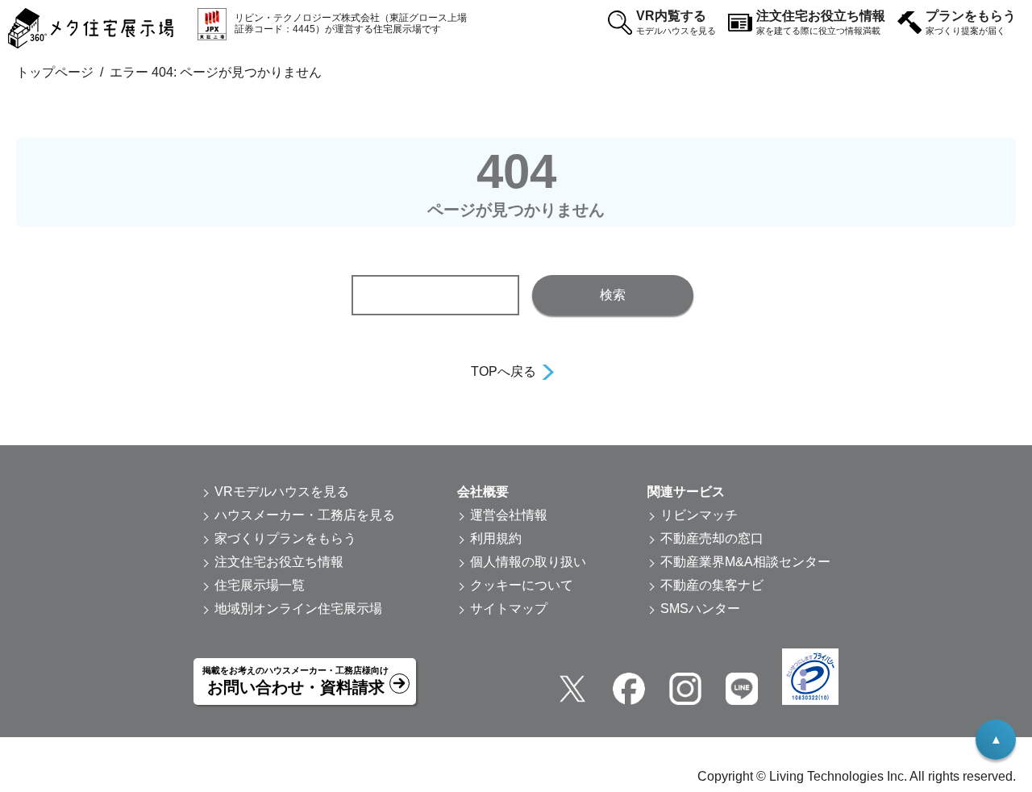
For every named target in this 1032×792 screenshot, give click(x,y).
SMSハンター (700, 608)
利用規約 (496, 538)
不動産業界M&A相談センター (745, 562)
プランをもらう (971, 22)
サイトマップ (508, 608)
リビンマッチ (699, 515)
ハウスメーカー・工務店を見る (304, 515)
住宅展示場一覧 (259, 585)
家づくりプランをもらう (285, 538)
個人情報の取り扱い (528, 562)
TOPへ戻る (503, 371)
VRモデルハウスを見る (281, 491)
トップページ (55, 72)
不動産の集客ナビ (712, 585)
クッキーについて (521, 585)
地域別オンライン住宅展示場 (298, 608)
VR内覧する (676, 22)
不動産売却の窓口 (712, 538)
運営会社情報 (508, 515)
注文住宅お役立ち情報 (820, 22)
